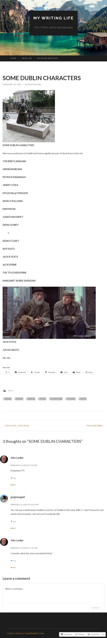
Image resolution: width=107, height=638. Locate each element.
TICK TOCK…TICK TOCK (16, 425)
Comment (95, 608)
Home (13, 58)
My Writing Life (53, 18)
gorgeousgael (33, 84)
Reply (13, 485)
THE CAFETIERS (95, 425)
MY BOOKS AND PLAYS (47, 58)
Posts (11, 390)
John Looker (17, 457)
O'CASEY (71, 399)
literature (56, 399)
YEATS (83, 399)
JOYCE (43, 399)
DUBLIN (31, 399)
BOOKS (19, 399)
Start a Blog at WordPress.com (25, 633)
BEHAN (8, 399)
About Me (27, 58)
